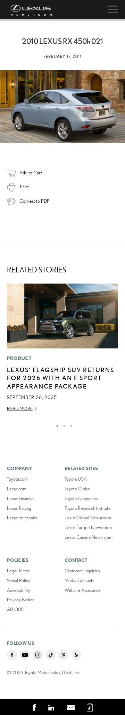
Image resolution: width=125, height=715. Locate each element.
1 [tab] (55, 424)
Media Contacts (79, 580)
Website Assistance (83, 590)
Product (19, 358)
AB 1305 (15, 609)
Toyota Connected (82, 498)
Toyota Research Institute (88, 508)
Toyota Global (78, 488)
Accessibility (18, 590)
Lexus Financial (20, 498)
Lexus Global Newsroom (88, 517)
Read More (20, 408)
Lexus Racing (19, 508)
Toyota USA (76, 479)
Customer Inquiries (82, 570)
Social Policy (18, 580)
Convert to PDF (34, 201)
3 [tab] (69, 424)
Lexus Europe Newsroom (88, 527)
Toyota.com (17, 479)
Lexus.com (16, 488)
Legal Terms (18, 570)
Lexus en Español (23, 517)
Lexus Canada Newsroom (88, 537)
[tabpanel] (62, 351)
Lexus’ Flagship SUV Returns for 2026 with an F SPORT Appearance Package (60, 378)
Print (24, 186)
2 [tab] (62, 424)
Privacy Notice (21, 599)
